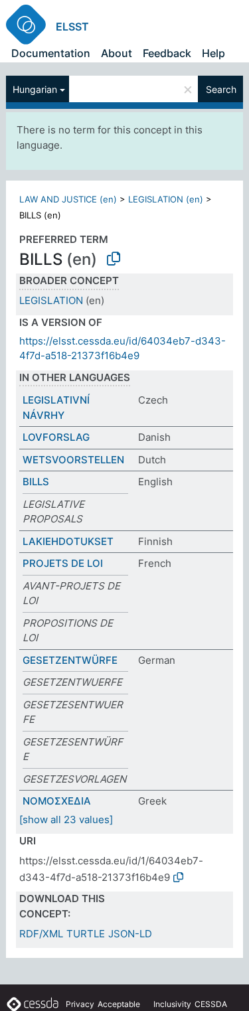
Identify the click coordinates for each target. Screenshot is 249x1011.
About (116, 53)
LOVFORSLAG (56, 437)
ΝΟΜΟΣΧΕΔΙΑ (57, 801)
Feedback (167, 53)
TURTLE (85, 933)
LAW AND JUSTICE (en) (68, 199)
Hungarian (35, 89)
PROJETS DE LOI (63, 563)
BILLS (36, 481)
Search (221, 89)
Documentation (50, 53)
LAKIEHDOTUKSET (68, 541)
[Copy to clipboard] (113, 259)
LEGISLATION (51, 300)
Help (213, 53)
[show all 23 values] (66, 819)
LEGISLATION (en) (165, 199)
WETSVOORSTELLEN (73, 459)
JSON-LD (130, 933)
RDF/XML (41, 933)
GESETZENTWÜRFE (70, 660)
